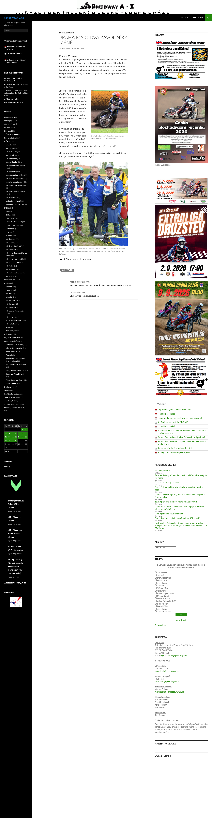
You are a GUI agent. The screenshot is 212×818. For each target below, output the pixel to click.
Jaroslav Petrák (163, 586)
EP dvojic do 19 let (13, 225)
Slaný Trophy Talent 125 (15, 370)
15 (22, 437)
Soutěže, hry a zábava (12, 394)
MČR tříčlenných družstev (15, 191)
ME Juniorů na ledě (13, 262)
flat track (9, 293)
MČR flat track (11, 159)
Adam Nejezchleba (165, 594)
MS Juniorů (10, 317)
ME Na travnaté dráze (14, 273)
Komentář (8, 131)
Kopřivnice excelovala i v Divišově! (173, 422)
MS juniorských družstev (15, 311)
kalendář (9, 145)
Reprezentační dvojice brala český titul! (175, 448)
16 (26, 437)
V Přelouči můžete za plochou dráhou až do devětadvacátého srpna (16, 93)
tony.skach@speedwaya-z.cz (167, 671)
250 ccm (9, 290)
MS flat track (10, 304)
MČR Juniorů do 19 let (14, 175)
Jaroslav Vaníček (164, 612)
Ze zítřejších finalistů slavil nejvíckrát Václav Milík (176, 502)
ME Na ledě (10, 269)
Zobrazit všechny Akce (15, 583)
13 (16, 437)
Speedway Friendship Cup (16, 374)
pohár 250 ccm (11, 351)
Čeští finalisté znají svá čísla (167, 483)
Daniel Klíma (162, 607)
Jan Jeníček (162, 573)
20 (16, 440)
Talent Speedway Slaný (14, 380)
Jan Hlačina (162, 609)
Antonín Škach (81, 49)
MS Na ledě (10, 324)
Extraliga (7, 121)
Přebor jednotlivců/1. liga (15, 204)
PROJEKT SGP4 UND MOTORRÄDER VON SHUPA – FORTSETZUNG (101, 284)
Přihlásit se (198, 18)
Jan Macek (162, 583)
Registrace (185, 18)
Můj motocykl (9, 334)
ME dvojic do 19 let (13, 246)
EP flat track (10, 229)
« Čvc (7, 451)
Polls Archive (160, 625)
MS (5, 283)
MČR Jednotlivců (12, 162)
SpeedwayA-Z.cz (14, 18)
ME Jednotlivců (12, 249)
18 (9, 440)
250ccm (9, 215)
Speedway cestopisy (12, 397)
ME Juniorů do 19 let (14, 259)
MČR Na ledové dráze (14, 182)
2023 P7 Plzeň (67, 270)
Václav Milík (162, 591)
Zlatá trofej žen (11, 331)
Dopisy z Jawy (9, 117)
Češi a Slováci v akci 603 (13, 102)
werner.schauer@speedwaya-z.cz (169, 692)
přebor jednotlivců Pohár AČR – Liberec (16, 504)
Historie (7, 127)
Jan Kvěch (161, 575)
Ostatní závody (10, 341)
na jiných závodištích (12, 338)
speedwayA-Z (9, 401)
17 (6, 440)
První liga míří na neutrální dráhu (169, 514)
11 (9, 437)
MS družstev (10, 300)
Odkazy (7, 466)
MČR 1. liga (10, 148)
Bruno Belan (162, 604)
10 (6, 437)
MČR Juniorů (11, 172)
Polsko (8, 355)
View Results (181, 620)
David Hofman (163, 599)
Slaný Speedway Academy (16, 364)
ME (5, 208)
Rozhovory (8, 387)
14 (19, 437)
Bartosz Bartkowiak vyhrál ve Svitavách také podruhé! (181, 437)
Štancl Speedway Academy (14, 408)
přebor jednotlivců (13, 201)
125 (7, 211)
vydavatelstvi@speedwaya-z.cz (174, 656)
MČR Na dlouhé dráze (14, 178)
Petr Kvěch (162, 581)
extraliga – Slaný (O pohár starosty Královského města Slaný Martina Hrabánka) (15, 567)
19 (13, 440)
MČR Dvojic (10, 155)
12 (13, 437)
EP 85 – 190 (10, 218)
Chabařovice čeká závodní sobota (84, 294)
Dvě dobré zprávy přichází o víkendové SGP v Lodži (177, 518)
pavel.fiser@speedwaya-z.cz (167, 682)
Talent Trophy (11, 383)
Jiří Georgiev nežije (163, 471)
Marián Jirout (163, 596)
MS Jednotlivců (12, 307)
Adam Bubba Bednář (166, 601)
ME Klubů (9, 266)
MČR (6, 141)
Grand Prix (8, 124)
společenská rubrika (11, 404)
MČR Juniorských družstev (16, 165)
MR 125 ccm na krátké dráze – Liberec (15, 533)
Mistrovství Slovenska (14, 348)
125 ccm (9, 287)
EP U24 (9, 232)
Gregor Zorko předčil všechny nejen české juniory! (180, 418)
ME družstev (10, 239)
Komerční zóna (10, 138)
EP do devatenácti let (14, 222)
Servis (6, 390)
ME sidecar (10, 276)
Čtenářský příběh (12, 134)
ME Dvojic (10, 242)
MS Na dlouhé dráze (13, 320)
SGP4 (8, 327)
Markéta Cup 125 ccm (14, 345)
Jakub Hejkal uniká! (166, 414)
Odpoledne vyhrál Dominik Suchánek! (174, 410)
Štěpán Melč (162, 588)
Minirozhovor (66, 33)
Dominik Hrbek (164, 578)
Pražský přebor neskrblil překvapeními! (175, 453)
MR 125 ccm (11, 197)
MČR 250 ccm (11, 152)
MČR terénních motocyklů (16, 185)
